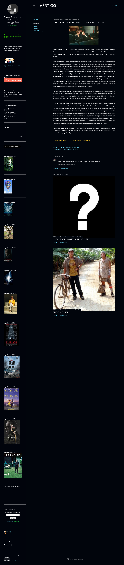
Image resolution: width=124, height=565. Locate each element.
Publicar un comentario (60, 168)
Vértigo (48, 5)
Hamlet (35, 28)
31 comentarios (63, 242)
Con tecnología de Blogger (76, 559)
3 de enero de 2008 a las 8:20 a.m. (66, 164)
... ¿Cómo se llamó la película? (70, 239)
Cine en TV (36, 26)
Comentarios (9, 533)
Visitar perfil (13, 26)
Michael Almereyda (39, 31)
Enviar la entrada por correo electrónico (70, 147)
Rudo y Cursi (60, 312)
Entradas (8, 531)
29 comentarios (63, 315)
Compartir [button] (36, 19)
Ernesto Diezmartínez (13, 17)
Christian (60, 159)
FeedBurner (16, 521)
